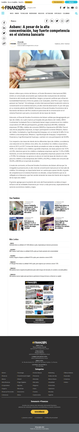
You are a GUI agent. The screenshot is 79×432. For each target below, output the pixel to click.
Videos (66, 382)
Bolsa (19, 395)
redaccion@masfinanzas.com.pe (39, 358)
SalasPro (21, 2)
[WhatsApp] (4, 38)
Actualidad (49, 13)
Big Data (20, 385)
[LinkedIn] (4, 28)
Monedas (36, 379)
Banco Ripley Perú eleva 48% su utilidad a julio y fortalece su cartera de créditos (62, 224)
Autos (34, 388)
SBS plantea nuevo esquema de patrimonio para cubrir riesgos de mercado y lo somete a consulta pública (38, 270)
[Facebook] (4, 23)
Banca (4, 379)
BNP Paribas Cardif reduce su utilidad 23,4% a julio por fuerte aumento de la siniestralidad (33, 251)
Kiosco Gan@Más (13, 2)
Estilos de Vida (53, 376)
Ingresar (71, 2)
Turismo (35, 392)
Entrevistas (52, 385)
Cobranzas (5, 395)
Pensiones (36, 376)
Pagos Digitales (22, 382)
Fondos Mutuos (37, 373)
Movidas (51, 392)
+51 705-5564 (39, 366)
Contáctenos (39, 417)
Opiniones (51, 388)
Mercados (36, 382)
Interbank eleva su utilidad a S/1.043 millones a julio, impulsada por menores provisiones (33, 245)
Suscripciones (58, 2)
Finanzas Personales (8, 392)
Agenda (51, 395)
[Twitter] (4, 33)
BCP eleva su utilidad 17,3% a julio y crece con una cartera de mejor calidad (31, 224)
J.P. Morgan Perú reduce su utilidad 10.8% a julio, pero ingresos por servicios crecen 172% (33, 263)
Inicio (11, 13)
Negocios (41, 13)
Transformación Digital (24, 376)
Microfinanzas (6, 382)
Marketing (51, 373)
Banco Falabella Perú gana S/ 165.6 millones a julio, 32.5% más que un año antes (31, 208)
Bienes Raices (52, 379)
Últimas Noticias (68, 373)
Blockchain (21, 388)
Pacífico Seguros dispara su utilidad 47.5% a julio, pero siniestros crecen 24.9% (30, 257)
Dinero (17, 13)
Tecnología (24, 13)
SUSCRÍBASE (40, 412)
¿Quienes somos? (27, 417)
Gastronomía (36, 395)
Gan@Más (4, 2)
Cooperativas (6, 385)
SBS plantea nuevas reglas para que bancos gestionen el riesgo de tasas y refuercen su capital (35, 276)
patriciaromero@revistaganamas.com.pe (39, 354)
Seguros (4, 388)
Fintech (20, 379)
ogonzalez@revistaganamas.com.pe (39, 348)
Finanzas (4, 376)
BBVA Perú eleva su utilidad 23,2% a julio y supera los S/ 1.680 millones (62, 208)
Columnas (66, 13)
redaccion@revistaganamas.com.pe (27, 45)
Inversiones (33, 13)
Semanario (29, 2)
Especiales (57, 13)
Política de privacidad (51, 417)
